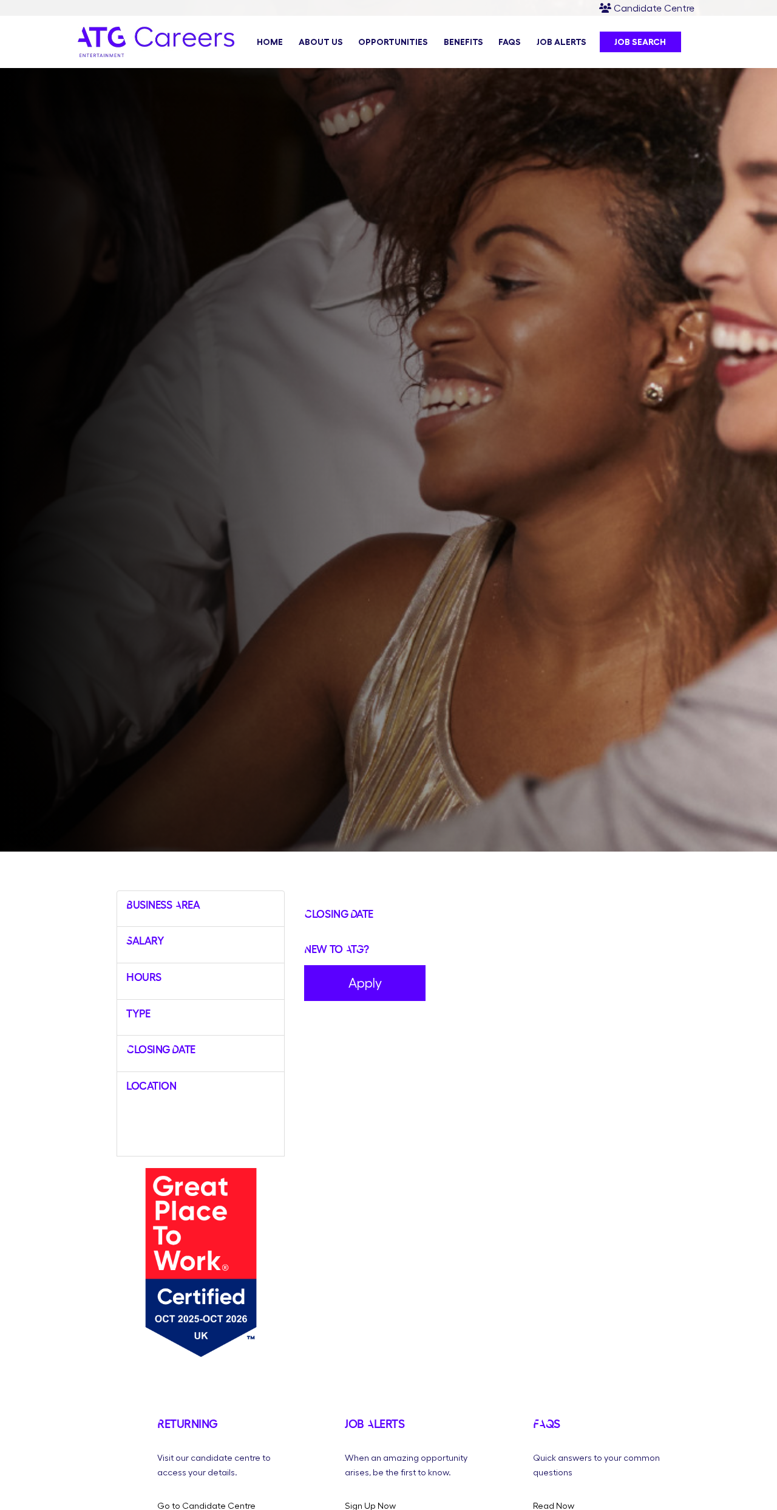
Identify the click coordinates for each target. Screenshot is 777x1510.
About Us (321, 42)
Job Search (640, 42)
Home (270, 42)
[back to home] (156, 53)
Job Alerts (561, 42)
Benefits (463, 42)
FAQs (509, 42)
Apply (365, 982)
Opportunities (393, 42)
